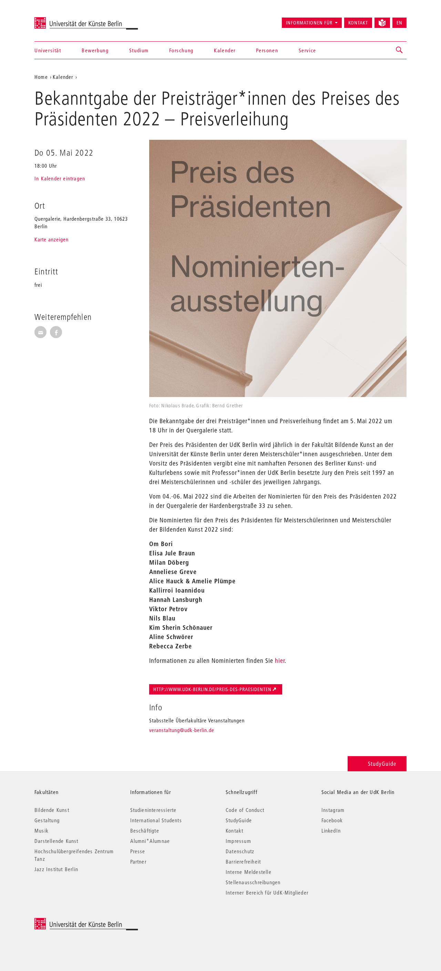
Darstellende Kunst (56, 840)
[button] (400, 50)
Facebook (332, 820)
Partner (138, 861)
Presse (137, 851)
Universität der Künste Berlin (61, 19)
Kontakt (358, 23)
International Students (156, 820)
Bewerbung (95, 50)
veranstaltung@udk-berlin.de (181, 730)
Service (307, 50)
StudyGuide (382, 763)
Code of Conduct (245, 809)
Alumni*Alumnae (150, 840)
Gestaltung (47, 820)
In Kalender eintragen (59, 178)
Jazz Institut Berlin (56, 869)
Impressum (238, 840)
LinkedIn (331, 830)
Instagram (333, 809)
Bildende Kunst (51, 809)
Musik (41, 830)
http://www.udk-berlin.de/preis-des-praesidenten (212, 689)
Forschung (181, 50)
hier (280, 661)
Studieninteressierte (153, 809)
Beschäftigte (144, 830)
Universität (47, 50)
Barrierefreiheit (243, 861)
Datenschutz (240, 851)
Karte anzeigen (51, 239)
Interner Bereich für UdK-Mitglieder (267, 892)
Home (41, 76)
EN (399, 23)
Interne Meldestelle (248, 871)
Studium (139, 50)
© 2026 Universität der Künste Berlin (70, 921)
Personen (267, 50)
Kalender (225, 50)
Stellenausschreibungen (253, 882)
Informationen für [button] (309, 23)
